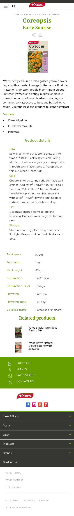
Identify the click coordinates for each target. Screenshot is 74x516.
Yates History (13, 473)
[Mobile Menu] (6, 6)
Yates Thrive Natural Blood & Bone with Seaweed (40, 345)
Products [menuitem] (8, 444)
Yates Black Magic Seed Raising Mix (42, 329)
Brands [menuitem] (7, 453)
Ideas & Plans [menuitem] (11, 416)
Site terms (44, 500)
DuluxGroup (13, 487)
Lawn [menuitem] (6, 435)
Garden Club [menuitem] (10, 462)
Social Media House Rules (18, 507)
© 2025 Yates (11, 500)
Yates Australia (14, 480)
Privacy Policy (28, 500)
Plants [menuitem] (6, 425)
